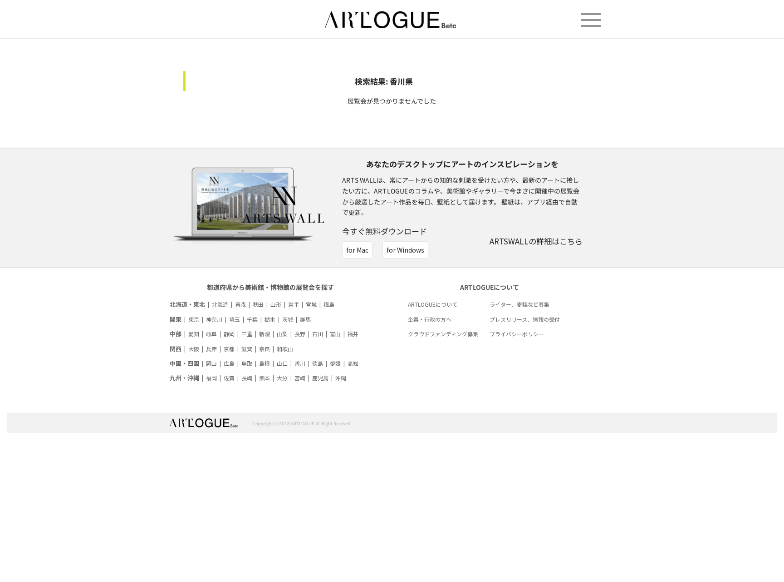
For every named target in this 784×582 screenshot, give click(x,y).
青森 (240, 304)
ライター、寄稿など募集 (519, 304)
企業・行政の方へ (429, 319)
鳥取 (246, 363)
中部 (175, 333)
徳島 (317, 363)
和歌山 (285, 349)
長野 (299, 334)
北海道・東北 (187, 304)
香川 (299, 363)
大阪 (193, 349)
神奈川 (214, 319)
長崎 (246, 378)
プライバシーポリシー (517, 334)
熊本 (264, 378)
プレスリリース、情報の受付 (525, 319)
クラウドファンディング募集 (443, 334)
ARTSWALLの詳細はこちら (536, 241)
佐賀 (229, 378)
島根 (264, 363)
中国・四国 (184, 363)
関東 (175, 319)
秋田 (258, 304)
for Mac (357, 249)
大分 (282, 378)
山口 (282, 363)
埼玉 (234, 319)
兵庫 (211, 349)
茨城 (287, 319)
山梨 (282, 334)
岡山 (211, 363)
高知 (353, 363)
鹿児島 (320, 378)
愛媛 (335, 363)
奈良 (264, 349)
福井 (353, 334)
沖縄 (340, 378)
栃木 (270, 319)
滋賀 (246, 349)
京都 (229, 349)
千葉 (252, 319)
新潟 (264, 334)
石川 (317, 334)
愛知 (193, 334)
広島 (229, 363)
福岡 (211, 378)
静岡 (229, 334)
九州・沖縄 (184, 377)
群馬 (305, 319)
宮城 (311, 304)
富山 (335, 334)
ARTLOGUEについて (432, 304)
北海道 (220, 304)
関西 (175, 348)
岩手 (293, 304)
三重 (246, 334)
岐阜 (211, 334)
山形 (275, 304)
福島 (328, 304)
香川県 (401, 81)
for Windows (405, 249)
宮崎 (299, 378)
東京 (193, 319)
